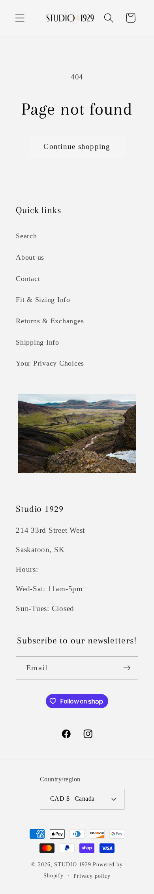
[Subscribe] (127, 667)
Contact (28, 279)
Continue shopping (76, 146)
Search (26, 236)
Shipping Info (37, 342)
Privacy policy (92, 876)
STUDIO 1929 (72, 865)
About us (30, 257)
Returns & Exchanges (50, 321)
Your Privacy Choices (50, 363)
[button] (20, 18)
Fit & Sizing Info (43, 300)
